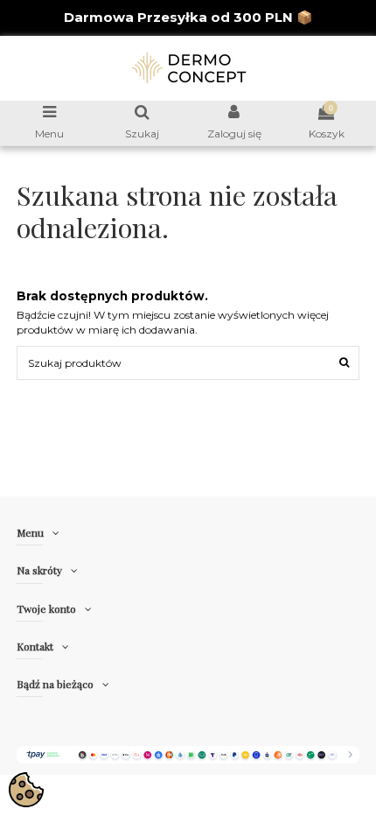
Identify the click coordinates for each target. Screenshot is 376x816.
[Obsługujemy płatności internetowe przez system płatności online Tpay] (188, 753)
